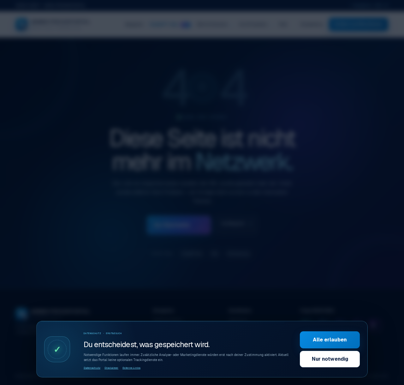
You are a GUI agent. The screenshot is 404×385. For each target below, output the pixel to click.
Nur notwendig (330, 359)
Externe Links (131, 367)
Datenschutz (92, 367)
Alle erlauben (330, 339)
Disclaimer (111, 367)
